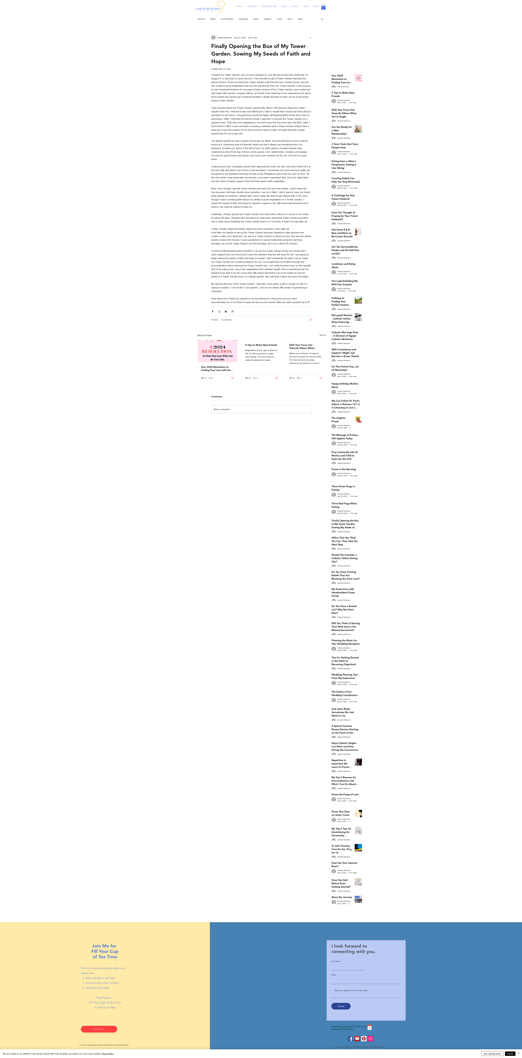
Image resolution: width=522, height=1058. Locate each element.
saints (300, 19)
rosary (279, 19)
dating (212, 19)
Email (333, 975)
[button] (323, 7)
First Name (336, 961)
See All (322, 335)
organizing (243, 19)
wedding (267, 19)
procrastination (227, 19)
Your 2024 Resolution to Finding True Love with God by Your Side (216, 368)
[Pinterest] (363, 1038)
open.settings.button (492, 1053)
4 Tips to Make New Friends (261, 345)
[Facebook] (350, 1038)
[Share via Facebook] (212, 311)
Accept (510, 1053)
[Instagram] (370, 1038)
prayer (256, 19)
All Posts (201, 19)
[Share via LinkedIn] (226, 311)
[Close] (518, 1053)
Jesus (289, 19)
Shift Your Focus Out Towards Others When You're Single (301, 346)
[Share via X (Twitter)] (219, 311)
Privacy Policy (107, 1053)
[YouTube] (357, 1038)
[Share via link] (232, 311)
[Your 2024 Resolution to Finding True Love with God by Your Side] (217, 351)
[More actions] (310, 37)
